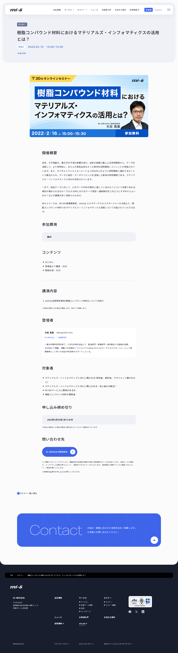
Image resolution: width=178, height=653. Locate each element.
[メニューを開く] (168, 9)
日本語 (148, 9)
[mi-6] (16, 10)
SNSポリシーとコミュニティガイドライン (118, 644)
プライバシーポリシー (61, 644)
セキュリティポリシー (86, 644)
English (158, 9)
